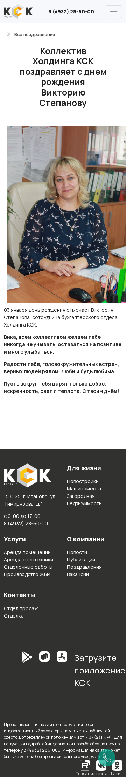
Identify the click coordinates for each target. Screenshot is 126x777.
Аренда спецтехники (28, 559)
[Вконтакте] (101, 765)
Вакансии (78, 574)
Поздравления (84, 567)
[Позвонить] (106, 757)
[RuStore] (44, 672)
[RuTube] (85, 765)
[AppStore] (62, 672)
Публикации (81, 559)
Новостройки (83, 481)
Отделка (14, 615)
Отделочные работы (28, 567)
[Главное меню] (113, 11)
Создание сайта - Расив (99, 774)
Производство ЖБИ (27, 574)
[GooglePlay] (16, 672)
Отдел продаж (21, 608)
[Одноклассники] (117, 765)
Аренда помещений (27, 552)
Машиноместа (84, 488)
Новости (77, 552)
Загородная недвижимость (84, 500)
